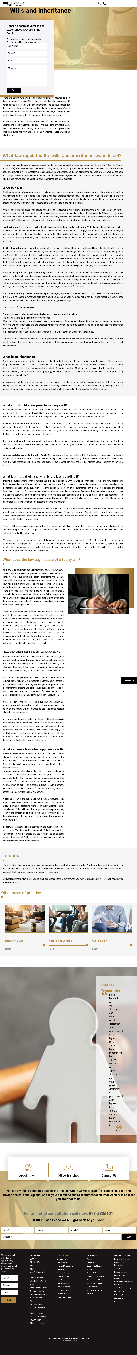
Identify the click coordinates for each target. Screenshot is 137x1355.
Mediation (91, 1262)
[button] (8, 949)
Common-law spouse (65, 1273)
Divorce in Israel (63, 1276)
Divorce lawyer (62, 1259)
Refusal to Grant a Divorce (121, 1277)
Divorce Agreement (64, 1297)
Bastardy (60, 1269)
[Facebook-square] (68, 1346)
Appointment (28, 1175)
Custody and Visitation (95, 1276)
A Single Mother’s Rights (123, 1288)
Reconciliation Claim (94, 1280)
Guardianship (99, 940)
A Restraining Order (94, 1283)
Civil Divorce (119, 1291)
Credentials (118, 1298)
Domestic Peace (63, 1290)
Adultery (90, 1269)
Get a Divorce (62, 1280)
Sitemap (117, 1302)
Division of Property (121, 1259)
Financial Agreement (65, 1266)
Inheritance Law (14, 940)
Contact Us (109, 1175)
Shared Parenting (63, 1287)
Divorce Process (63, 1294)
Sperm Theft (91, 1273)
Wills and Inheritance (122, 1255)
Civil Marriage (92, 1255)
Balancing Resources (122, 1295)
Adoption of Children (60, 940)
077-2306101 (104, 3)
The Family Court (63, 1283)
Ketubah (90, 1294)
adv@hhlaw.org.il (37, 1272)
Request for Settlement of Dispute (123, 1283)
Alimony (90, 1259)
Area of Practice (63, 1255)
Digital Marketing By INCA (68, 1340)
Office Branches (68, 1175)
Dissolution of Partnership (119, 1263)
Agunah (117, 1269)
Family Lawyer (62, 1262)
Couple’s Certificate (94, 1266)
